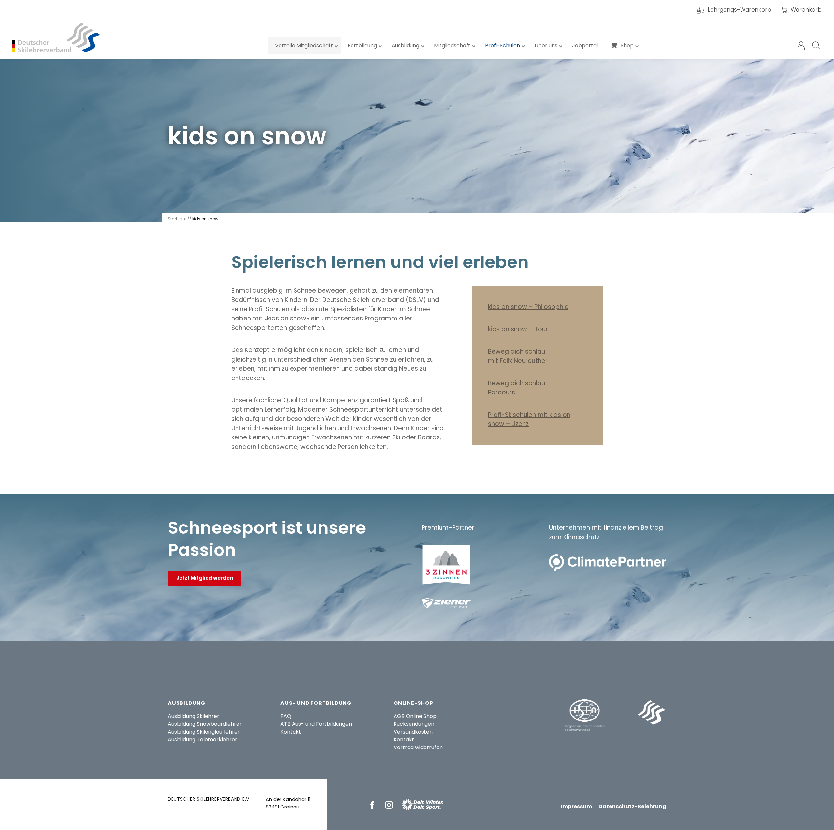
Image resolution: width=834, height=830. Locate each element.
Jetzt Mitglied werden (204, 577)
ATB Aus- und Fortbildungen (316, 724)
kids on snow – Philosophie (528, 307)
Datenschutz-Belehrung (632, 806)
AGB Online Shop (415, 716)
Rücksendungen (414, 724)
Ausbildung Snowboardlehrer (205, 724)
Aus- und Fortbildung (316, 703)
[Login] (801, 45)
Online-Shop (413, 703)
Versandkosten (413, 731)
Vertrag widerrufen (418, 747)
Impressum (576, 806)
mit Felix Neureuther (518, 360)
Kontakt (290, 731)
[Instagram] (390, 805)
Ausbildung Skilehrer (193, 716)
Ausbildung (186, 703)
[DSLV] (56, 37)
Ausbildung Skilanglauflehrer (204, 731)
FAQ (285, 716)
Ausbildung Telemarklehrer (202, 739)
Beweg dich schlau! (517, 351)
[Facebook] (373, 805)
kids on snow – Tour (518, 329)
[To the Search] (816, 45)
